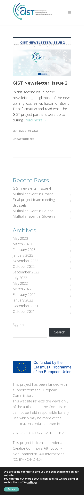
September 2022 (26, 272)
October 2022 (24, 266)
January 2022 (23, 300)
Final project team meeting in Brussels (35, 202)
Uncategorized (24, 139)
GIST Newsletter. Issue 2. (41, 83)
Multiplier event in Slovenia (34, 216)
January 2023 (23, 255)
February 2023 (24, 249)
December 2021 (25, 305)
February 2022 (24, 294)
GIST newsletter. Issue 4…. (33, 188)
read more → (36, 120)
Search (18, 324)
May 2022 (20, 283)
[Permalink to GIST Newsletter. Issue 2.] (42, 56)
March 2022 (22, 288)
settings (32, 482)
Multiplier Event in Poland (33, 211)
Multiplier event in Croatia (33, 194)
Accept (11, 489)
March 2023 (22, 244)
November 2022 (25, 260)
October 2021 (24, 311)
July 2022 (20, 277)
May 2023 (20, 238)
